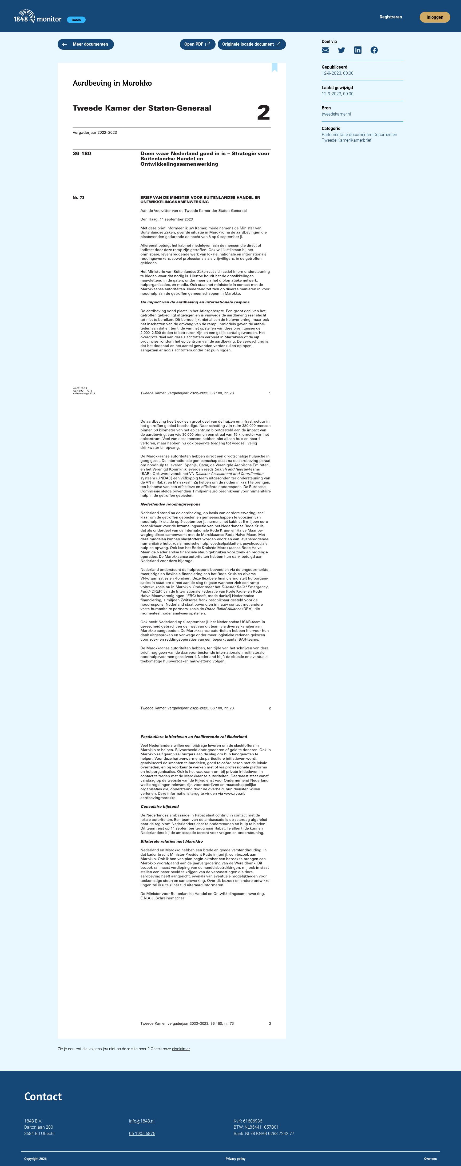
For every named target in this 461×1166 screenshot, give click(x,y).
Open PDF (194, 44)
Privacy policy (235, 1159)
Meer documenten (90, 44)
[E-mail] (329, 51)
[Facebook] (378, 51)
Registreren (391, 16)
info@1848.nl (141, 1121)
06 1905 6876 (142, 1133)
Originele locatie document (249, 44)
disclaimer (181, 1048)
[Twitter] (345, 51)
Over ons (430, 1159)
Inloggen (435, 17)
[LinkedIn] (361, 51)
